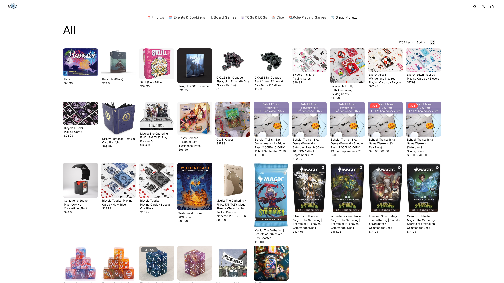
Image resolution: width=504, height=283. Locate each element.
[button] (421, 42)
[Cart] (491, 6)
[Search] (475, 6)
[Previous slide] (105, 62)
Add (171, 73)
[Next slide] (131, 62)
